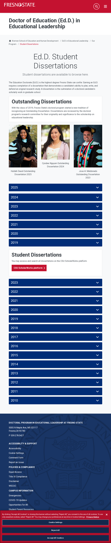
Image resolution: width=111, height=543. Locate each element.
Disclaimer (14, 481)
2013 (14, 373)
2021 (14, 224)
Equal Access (15, 472)
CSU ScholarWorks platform (28, 268)
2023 (14, 206)
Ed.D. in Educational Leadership (75, 41)
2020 (14, 233)
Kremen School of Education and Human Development (35, 41)
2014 (14, 364)
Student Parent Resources (21, 509)
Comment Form (16, 457)
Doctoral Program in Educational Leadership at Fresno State (46, 422)
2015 (14, 355)
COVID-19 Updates (18, 500)
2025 (14, 187)
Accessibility (15, 448)
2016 (14, 346)
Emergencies (15, 495)
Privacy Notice (92, 517)
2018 (14, 328)
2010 (14, 400)
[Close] (107, 515)
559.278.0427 (17, 435)
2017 (14, 337)
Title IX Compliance (18, 476)
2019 (14, 243)
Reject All (55, 530)
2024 (14, 197)
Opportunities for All (18, 504)
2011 (14, 391)
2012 (14, 382)
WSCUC (12, 486)
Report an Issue (16, 462)
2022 (14, 215)
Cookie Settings (16, 453)
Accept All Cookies (55, 538)
